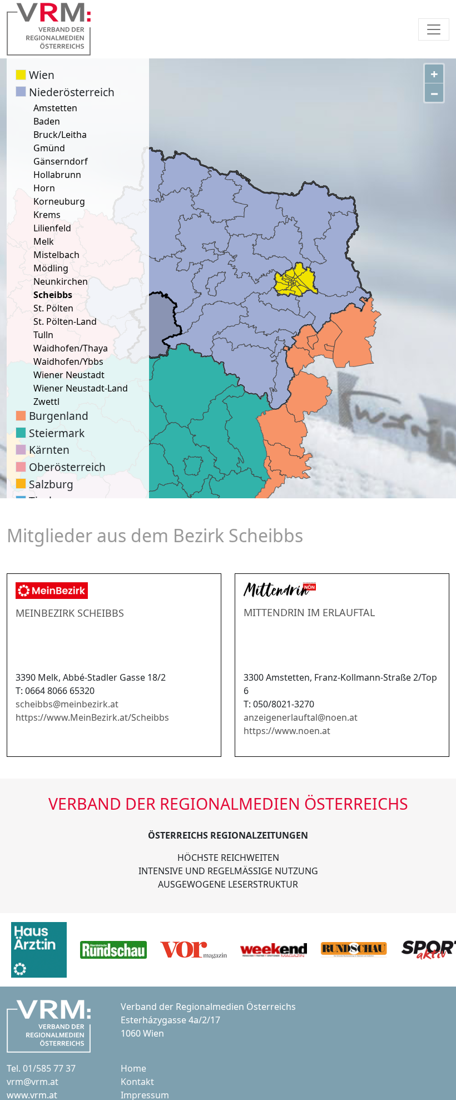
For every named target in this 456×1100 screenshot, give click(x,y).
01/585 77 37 (49, 1068)
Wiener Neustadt (69, 375)
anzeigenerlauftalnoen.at (301, 717)
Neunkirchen (60, 281)
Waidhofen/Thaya (70, 348)
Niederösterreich (72, 92)
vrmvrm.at (32, 1082)
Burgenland (58, 415)
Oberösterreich (67, 466)
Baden (46, 121)
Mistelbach (56, 255)
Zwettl (46, 401)
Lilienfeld (52, 228)
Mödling (50, 268)
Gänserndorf (60, 161)
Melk (43, 241)
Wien (41, 74)
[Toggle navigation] (433, 29)
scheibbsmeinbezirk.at (67, 704)
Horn (44, 188)
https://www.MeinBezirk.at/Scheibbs (92, 717)
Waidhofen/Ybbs (68, 361)
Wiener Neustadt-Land (80, 388)
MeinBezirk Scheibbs (70, 613)
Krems (47, 215)
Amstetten (55, 108)
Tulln (43, 335)
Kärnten (49, 449)
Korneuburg (59, 201)
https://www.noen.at (287, 731)
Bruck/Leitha (60, 134)
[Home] (49, 29)
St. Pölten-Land (65, 321)
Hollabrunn (57, 175)
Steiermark (57, 432)
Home (133, 1068)
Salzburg (51, 484)
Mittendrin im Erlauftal (309, 612)
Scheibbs (52, 295)
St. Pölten (53, 308)
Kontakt (137, 1082)
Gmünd (49, 148)
